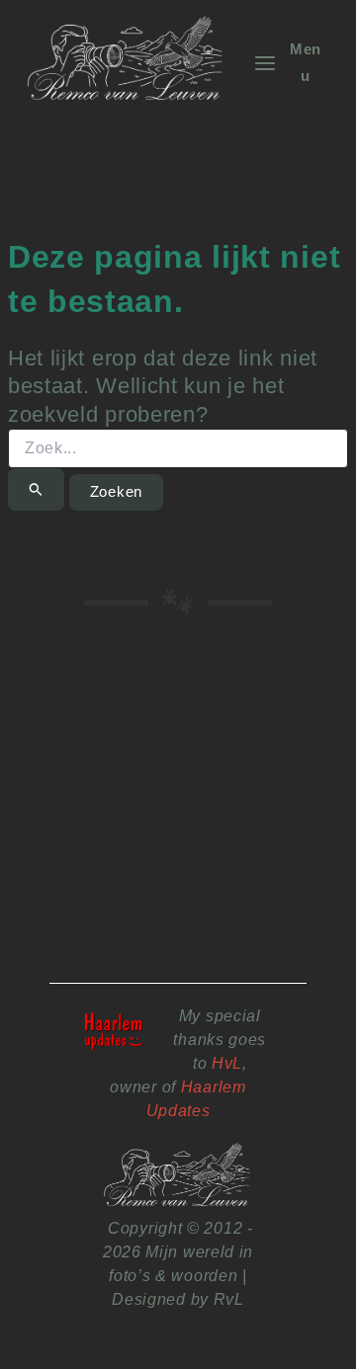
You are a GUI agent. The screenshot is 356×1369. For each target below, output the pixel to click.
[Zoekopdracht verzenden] (36, 489)
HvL (227, 1063)
